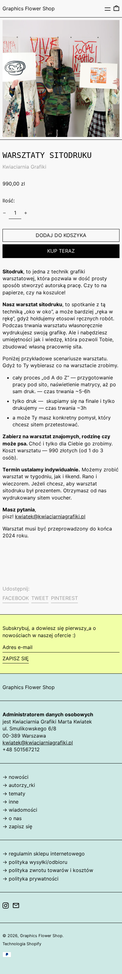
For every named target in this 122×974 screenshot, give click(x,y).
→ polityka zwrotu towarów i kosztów (48, 870)
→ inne (10, 802)
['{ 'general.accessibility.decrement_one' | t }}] (4, 213)
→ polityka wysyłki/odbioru (35, 862)
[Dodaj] (25, 213)
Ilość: (9, 200)
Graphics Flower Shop (29, 8)
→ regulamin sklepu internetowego (44, 853)
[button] (116, 8)
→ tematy (14, 793)
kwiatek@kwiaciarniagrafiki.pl (50, 516)
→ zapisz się (17, 826)
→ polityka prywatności (30, 878)
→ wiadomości (20, 810)
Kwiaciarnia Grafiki (24, 167)
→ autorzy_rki (19, 785)
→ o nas (12, 818)
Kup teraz (61, 251)
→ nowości (15, 777)
